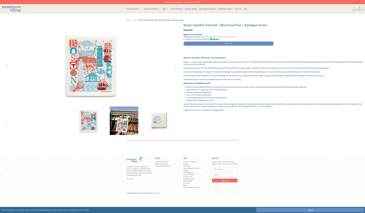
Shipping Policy (188, 179)
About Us (238, 9)
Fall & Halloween (177, 9)
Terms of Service (188, 174)
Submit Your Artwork (190, 162)
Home (128, 20)
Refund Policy (187, 181)
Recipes (185, 170)
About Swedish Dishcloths (191, 168)
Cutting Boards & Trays (162, 166)
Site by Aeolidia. (156, 193)
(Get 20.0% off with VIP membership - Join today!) (218, 37)
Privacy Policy (187, 177)
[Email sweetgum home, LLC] (132, 179)
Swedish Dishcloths (151, 9)
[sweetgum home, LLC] (11, 11)
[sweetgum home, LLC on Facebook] (127, 179)
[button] (188, 30)
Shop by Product (133, 9)
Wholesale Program (225, 9)
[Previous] (7, 66)
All (135, 20)
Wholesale (186, 166)
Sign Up (224, 180)
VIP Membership (188, 172)
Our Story (186, 183)
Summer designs (191, 9)
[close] (362, 2)
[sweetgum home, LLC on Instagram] (130, 179)
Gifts (164, 9)
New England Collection (207, 9)
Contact (185, 164)
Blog (245, 9)
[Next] (175, 66)
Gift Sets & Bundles (161, 164)
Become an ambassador (191, 187)
